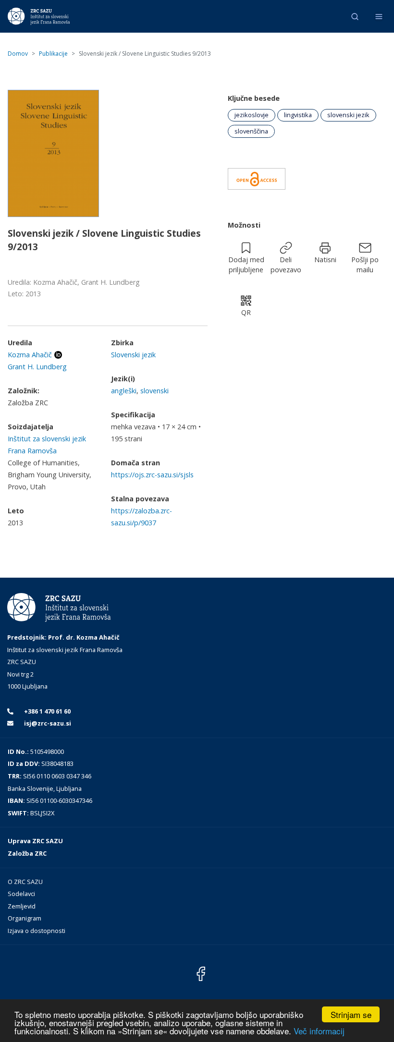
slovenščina (251, 131)
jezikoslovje (251, 114)
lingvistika (298, 114)
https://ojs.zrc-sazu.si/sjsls (152, 474)
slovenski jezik (348, 114)
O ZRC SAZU (25, 881)
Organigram (24, 918)
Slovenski (154, 390)
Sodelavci (21, 893)
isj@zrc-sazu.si (47, 723)
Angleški (123, 390)
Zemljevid (22, 906)
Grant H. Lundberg (37, 366)
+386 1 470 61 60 (47, 711)
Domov (18, 53)
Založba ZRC (27, 853)
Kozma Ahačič (30, 354)
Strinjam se (351, 1014)
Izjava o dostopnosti (36, 930)
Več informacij (319, 1031)
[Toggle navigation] (378, 16)
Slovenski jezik (133, 354)
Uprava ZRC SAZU (35, 840)
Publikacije (53, 53)
